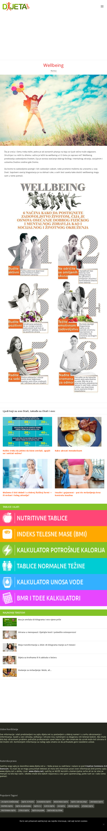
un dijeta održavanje (9, 802)
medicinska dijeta (61, 802)
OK (44, 826)
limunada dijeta (96, 802)
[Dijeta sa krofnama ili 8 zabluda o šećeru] (10, 660)
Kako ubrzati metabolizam (68, 450)
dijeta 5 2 (37, 806)
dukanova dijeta (44, 802)
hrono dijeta (73, 806)
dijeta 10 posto (28, 802)
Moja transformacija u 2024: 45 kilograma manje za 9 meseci (46, 645)
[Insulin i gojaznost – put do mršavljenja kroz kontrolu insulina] (79, 473)
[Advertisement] (53, 33)
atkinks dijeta (87, 806)
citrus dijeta (24, 810)
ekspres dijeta (7, 806)
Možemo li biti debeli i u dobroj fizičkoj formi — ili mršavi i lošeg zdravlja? (27, 494)
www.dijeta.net (36, 771)
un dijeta (61, 806)
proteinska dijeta (8, 810)
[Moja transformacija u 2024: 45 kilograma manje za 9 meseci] (10, 647)
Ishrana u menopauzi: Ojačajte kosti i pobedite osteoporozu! (47, 632)
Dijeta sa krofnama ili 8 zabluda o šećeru (37, 657)
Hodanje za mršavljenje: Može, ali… (35, 670)
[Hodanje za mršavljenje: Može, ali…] (10, 673)
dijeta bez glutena (54, 810)
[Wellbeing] (53, 110)
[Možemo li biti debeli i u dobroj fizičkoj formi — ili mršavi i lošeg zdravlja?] (27, 473)
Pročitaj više (57, 826)
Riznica (53, 71)
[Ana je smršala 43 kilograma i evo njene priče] (10, 622)
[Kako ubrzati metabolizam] (79, 431)
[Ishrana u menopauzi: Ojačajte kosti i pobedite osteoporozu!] (10, 635)
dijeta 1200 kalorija (79, 802)
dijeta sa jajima (38, 810)
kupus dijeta (49, 806)
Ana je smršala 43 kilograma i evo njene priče (39, 619)
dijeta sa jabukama (23, 806)
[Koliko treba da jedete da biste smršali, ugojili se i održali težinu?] (27, 431)
